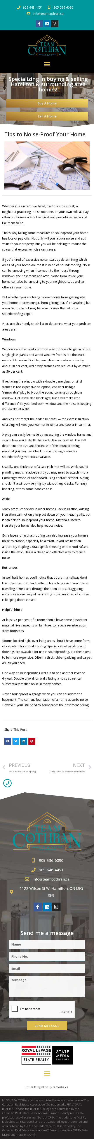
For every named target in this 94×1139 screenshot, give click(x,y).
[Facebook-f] (39, 23)
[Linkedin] (47, 23)
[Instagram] (54, 23)
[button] (47, 64)
